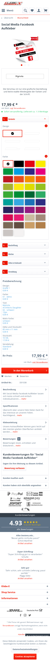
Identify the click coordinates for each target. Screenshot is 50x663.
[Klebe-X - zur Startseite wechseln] (13, 3)
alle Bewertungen (25, 529)
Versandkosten (8, 625)
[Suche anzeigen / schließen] (25, 10)
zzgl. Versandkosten (17, 108)
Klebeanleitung (10, 422)
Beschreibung (9, 389)
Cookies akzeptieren (25, 656)
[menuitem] (7, 10)
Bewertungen (9, 439)
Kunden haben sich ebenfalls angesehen (22, 485)
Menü (10, 10)
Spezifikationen (10, 406)
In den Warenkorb (23, 370)
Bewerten (24, 376)
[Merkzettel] (32, 10)
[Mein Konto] (39, 10)
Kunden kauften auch (13, 478)
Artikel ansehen (25, 543)
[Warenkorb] (45, 10)
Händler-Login (24, 634)
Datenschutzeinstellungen (25, 649)
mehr (23, 398)
